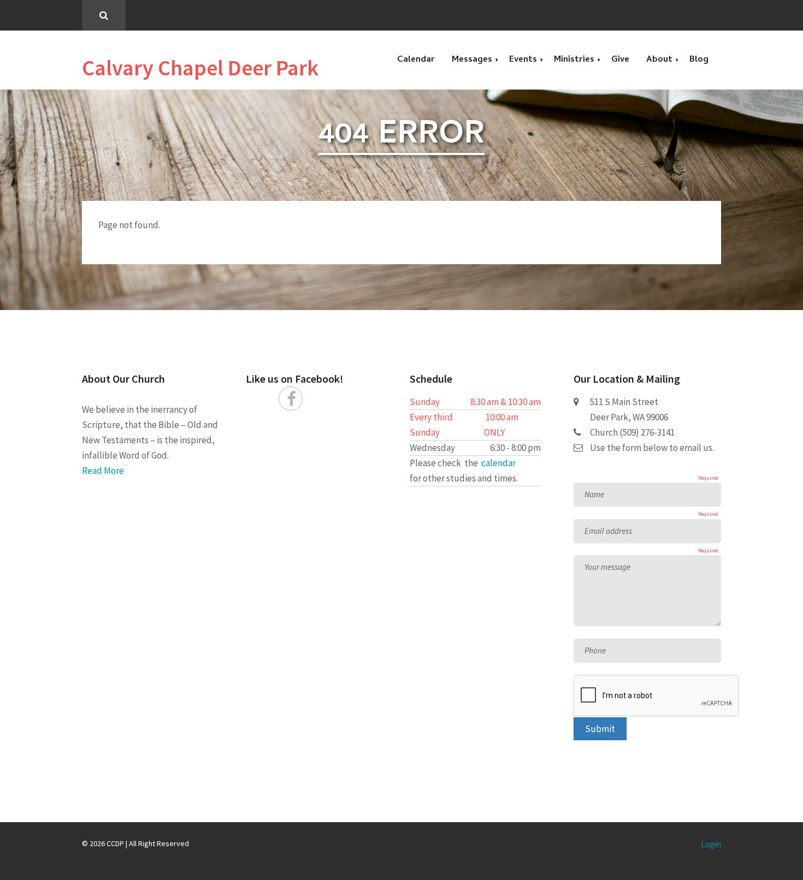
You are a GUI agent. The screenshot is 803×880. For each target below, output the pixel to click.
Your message (607, 567)
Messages (472, 60)
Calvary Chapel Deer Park (200, 67)
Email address (608, 531)
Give (620, 60)
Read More (103, 471)
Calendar (416, 60)
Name (594, 494)
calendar (498, 463)
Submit (600, 729)
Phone (595, 650)
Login (711, 844)
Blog (698, 60)
